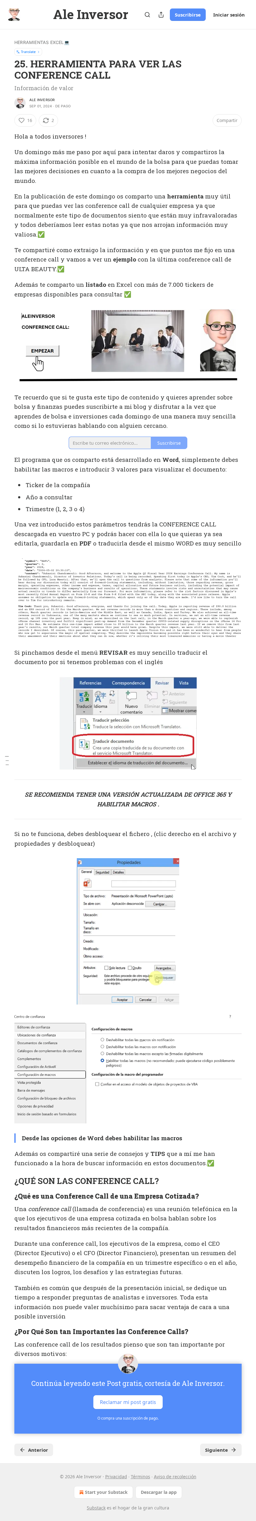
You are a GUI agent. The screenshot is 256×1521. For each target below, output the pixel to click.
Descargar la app (159, 1492)
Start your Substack (106, 1492)
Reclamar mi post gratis (128, 1401)
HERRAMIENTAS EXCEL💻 (41, 42)
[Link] (6, 1181)
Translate (28, 51)
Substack (96, 1508)
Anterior (38, 1450)
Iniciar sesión (229, 15)
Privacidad (116, 1476)
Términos (140, 1476)
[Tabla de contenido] (6, 760)
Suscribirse (188, 15)
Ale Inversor (42, 100)
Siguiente (216, 1450)
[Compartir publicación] (161, 14)
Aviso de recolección (175, 1476)
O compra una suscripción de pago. (128, 1418)
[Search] (147, 14)
